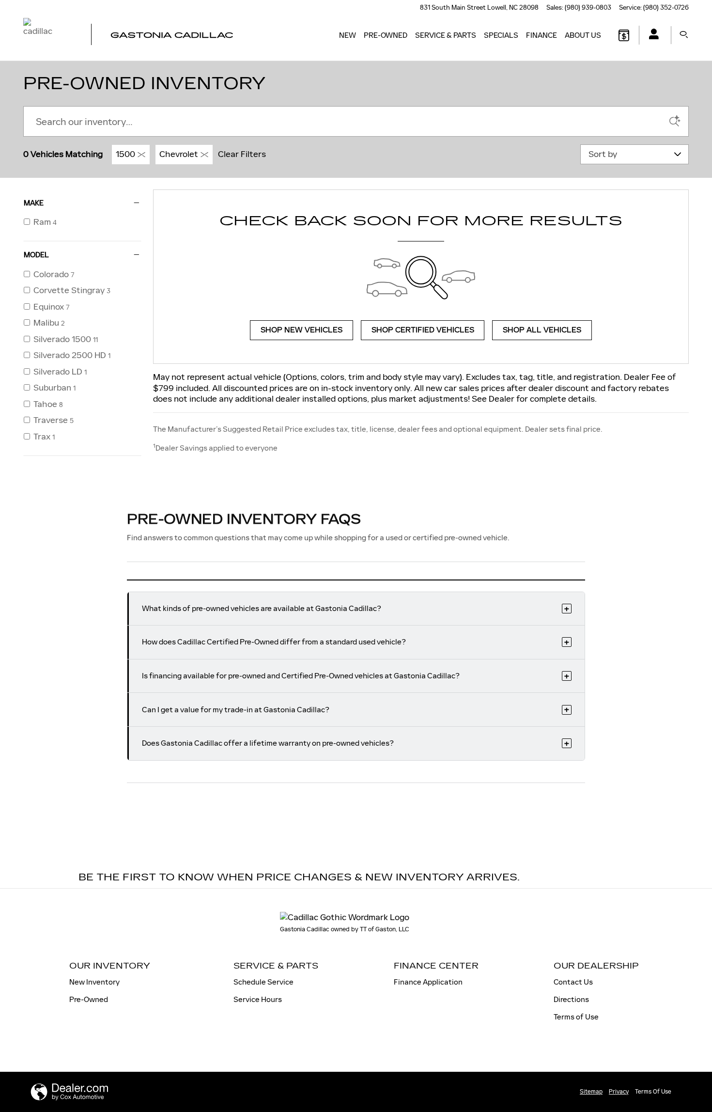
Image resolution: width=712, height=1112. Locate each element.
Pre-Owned (385, 35)
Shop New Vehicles (301, 330)
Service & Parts (445, 35)
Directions (571, 999)
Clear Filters (242, 154)
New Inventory (94, 982)
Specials (501, 35)
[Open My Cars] (651, 35)
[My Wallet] (624, 35)
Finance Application (428, 982)
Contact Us (573, 982)
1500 (125, 154)
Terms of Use (576, 1016)
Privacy (619, 1091)
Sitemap (591, 1091)
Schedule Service (263, 982)
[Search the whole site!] (684, 35)
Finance (541, 35)
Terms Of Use (653, 1091)
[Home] (48, 35)
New (347, 35)
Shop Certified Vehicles (422, 330)
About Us (583, 35)
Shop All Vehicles (542, 330)
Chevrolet (178, 154)
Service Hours (257, 999)
